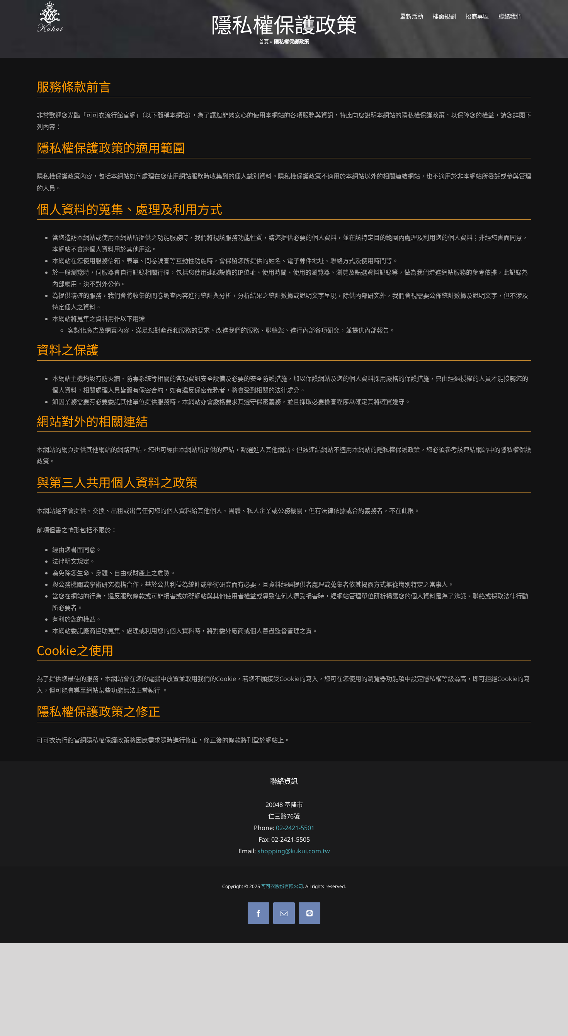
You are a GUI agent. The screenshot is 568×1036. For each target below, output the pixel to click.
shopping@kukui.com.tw (293, 851)
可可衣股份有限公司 (282, 886)
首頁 (264, 41)
